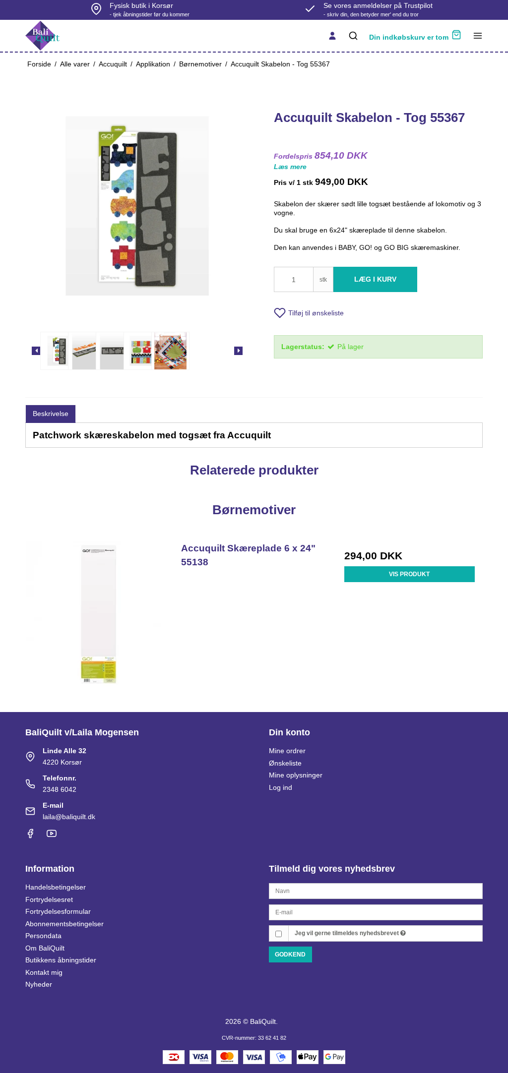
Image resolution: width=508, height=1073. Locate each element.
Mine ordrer (287, 751)
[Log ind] (332, 36)
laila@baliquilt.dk (69, 817)
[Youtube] (52, 836)
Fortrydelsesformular (58, 911)
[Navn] (376, 890)
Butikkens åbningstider (60, 960)
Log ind (280, 787)
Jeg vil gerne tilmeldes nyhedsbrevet (347, 933)
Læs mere (290, 167)
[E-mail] (376, 911)
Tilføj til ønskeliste (316, 313)
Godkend (290, 954)
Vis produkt (409, 574)
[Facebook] (30, 836)
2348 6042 (59, 789)
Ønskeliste (285, 763)
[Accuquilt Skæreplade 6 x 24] (98, 614)
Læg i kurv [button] (375, 279)
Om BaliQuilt (44, 948)
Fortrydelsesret (49, 899)
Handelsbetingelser (55, 887)
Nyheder (38, 984)
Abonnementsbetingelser (64, 924)
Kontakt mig (44, 972)
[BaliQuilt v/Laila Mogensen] (42, 36)
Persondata (43, 936)
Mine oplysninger (295, 775)
